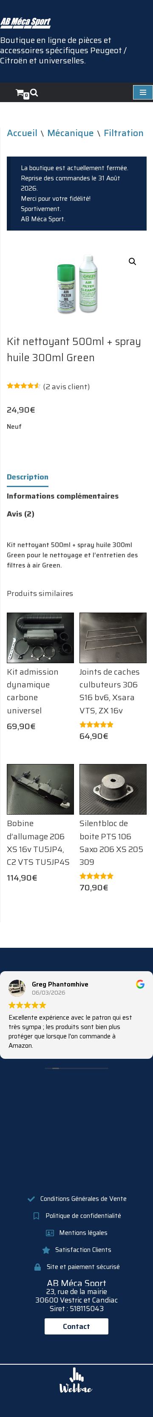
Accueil (22, 132)
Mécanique (70, 132)
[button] (132, 261)
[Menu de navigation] (143, 92)
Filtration (124, 132)
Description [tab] (27, 477)
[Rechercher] (34, 92)
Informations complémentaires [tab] (63, 496)
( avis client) (66, 387)
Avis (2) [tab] (20, 514)
